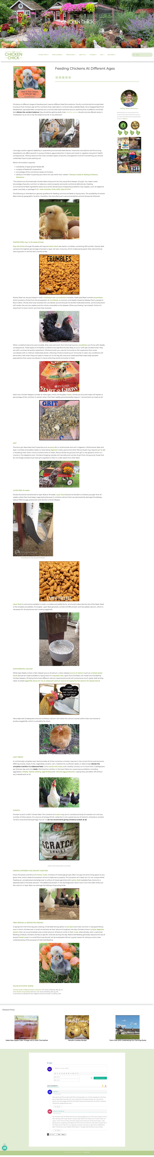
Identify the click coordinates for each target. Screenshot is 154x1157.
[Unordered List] (66, 1073)
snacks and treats (55, 766)
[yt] (138, 131)
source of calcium (77, 673)
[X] (60, 77)
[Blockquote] (69, 1073)
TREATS (20, 757)
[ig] (126, 131)
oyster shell (75, 880)
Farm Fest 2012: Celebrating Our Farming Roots (128, 1040)
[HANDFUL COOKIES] (77, 1016)
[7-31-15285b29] (128, 1016)
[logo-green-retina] (13, 51)
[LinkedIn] (63, 77)
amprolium (98, 297)
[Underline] (60, 1073)
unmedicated (61, 297)
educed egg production (65, 772)
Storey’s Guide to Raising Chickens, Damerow (27, 989)
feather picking (35, 772)
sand (52, 447)
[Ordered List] (64, 1073)
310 (59, 1134)
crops (76, 932)
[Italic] (57, 1073)
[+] (77, 1073)
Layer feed (60, 495)
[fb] (120, 131)
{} (75, 1073)
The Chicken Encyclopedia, (22, 991)
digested (53, 450)
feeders (22, 937)
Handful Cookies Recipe (77, 1040)
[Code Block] (71, 1073)
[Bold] (55, 1073)
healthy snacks (72, 112)
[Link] (73, 1073)
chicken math (41, 875)
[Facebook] (56, 77)
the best (70, 927)
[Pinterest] (66, 77)
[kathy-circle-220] (129, 90)
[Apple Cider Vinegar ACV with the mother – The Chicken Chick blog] (26, 1016)
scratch (58, 814)
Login (50, 1063)
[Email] (69, 77)
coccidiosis (54, 300)
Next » (64, 1134)
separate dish (58, 676)
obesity (25, 772)
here (25, 557)
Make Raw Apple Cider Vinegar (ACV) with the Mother (27, 1040)
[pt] (132, 131)
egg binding (47, 772)
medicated (47, 297)
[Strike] (62, 1073)
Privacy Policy (86, 1152)
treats (69, 395)
